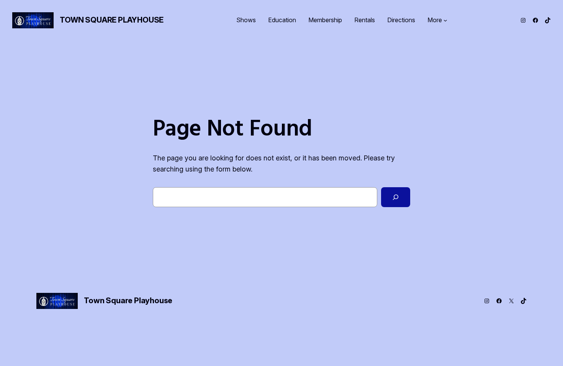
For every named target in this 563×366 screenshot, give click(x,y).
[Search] (395, 197)
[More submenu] (445, 20)
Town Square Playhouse (112, 20)
